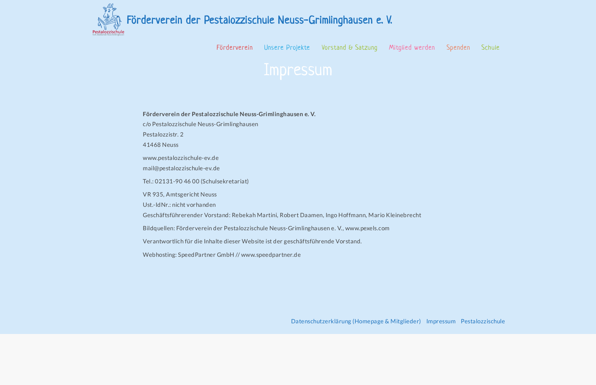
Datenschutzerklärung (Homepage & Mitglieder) (356, 321)
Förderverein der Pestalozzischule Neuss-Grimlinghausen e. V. (259, 21)
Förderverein (235, 48)
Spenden (458, 48)
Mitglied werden (412, 48)
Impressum (441, 321)
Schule (490, 48)
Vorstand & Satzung (350, 48)
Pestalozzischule (483, 321)
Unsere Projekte (287, 48)
